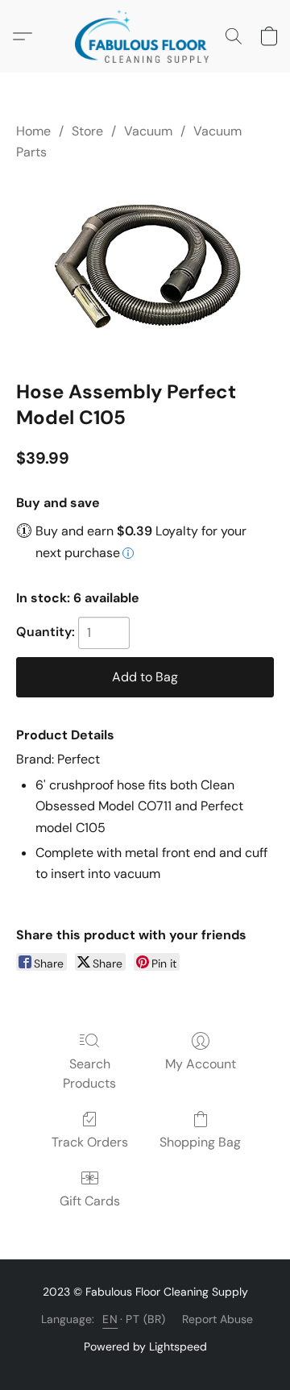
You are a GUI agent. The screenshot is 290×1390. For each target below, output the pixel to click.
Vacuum (148, 131)
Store (87, 131)
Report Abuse (217, 1319)
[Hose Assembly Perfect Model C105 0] (145, 267)
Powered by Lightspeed (145, 1346)
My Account (200, 1063)
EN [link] (110, 1319)
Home (33, 131)
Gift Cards (90, 1200)
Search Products (89, 1073)
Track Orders (90, 1142)
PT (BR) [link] (146, 1319)
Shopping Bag (200, 1142)
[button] (145, 36)
